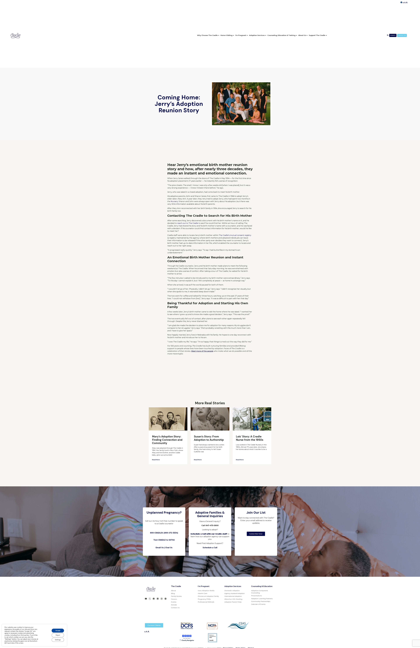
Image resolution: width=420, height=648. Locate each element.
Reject (58, 635)
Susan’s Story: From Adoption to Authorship (209, 438)
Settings (58, 640)
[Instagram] (161, 598)
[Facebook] (153, 598)
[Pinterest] (165, 598)
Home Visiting (226, 35)
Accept (57, 631)
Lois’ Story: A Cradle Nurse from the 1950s (249, 438)
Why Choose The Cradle (207, 35)
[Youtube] (145, 598)
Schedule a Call (210, 548)
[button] (387, 35)
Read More (156, 460)
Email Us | (160, 548)
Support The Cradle (317, 35)
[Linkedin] (157, 598)
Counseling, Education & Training (281, 35)
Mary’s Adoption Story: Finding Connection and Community (167, 440)
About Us (302, 35)
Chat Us (168, 548)
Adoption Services (257, 35)
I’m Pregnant (240, 35)
